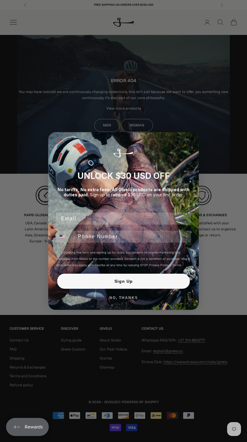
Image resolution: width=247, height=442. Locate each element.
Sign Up (123, 281)
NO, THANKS (123, 298)
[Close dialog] (192, 138)
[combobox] (65, 236)
